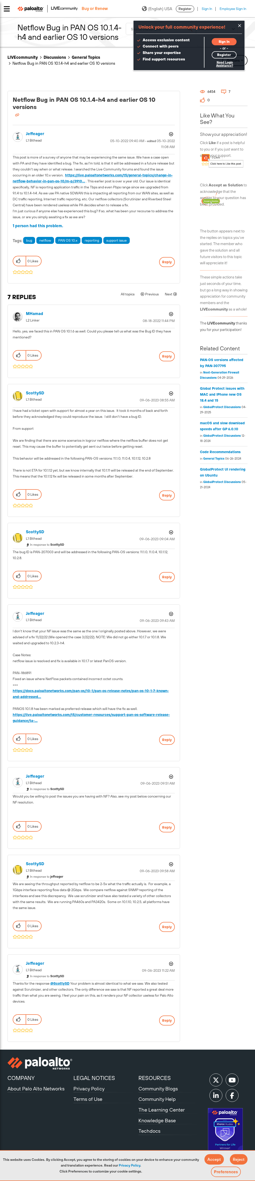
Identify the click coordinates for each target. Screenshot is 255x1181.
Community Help (157, 1099)
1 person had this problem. (38, 225)
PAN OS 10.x (67, 240)
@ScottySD (59, 983)
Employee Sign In (233, 9)
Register (185, 9)
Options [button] (170, 134)
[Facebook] (232, 1095)
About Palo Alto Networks (35, 1088)
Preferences (226, 1172)
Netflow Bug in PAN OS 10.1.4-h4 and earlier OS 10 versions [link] (63, 63)
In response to (47, 544)
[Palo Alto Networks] (39, 1063)
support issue (116, 240)
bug (29, 240)
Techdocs (149, 1131)
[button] (214, 1159)
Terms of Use (87, 1099)
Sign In (207, 9)
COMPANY (21, 1078)
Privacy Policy (129, 1165)
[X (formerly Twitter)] (215, 1080)
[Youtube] (232, 1080)
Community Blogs (158, 1088)
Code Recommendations (220, 452)
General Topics (86, 57)
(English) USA (160, 8)
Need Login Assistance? (224, 64)
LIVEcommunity (22, 57)
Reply (167, 262)
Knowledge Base (157, 1120)
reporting (92, 240)
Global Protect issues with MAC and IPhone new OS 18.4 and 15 (222, 394)
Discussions (55, 57)
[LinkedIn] (215, 1095)
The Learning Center (161, 1110)
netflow (45, 240)
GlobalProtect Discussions (222, 407)
